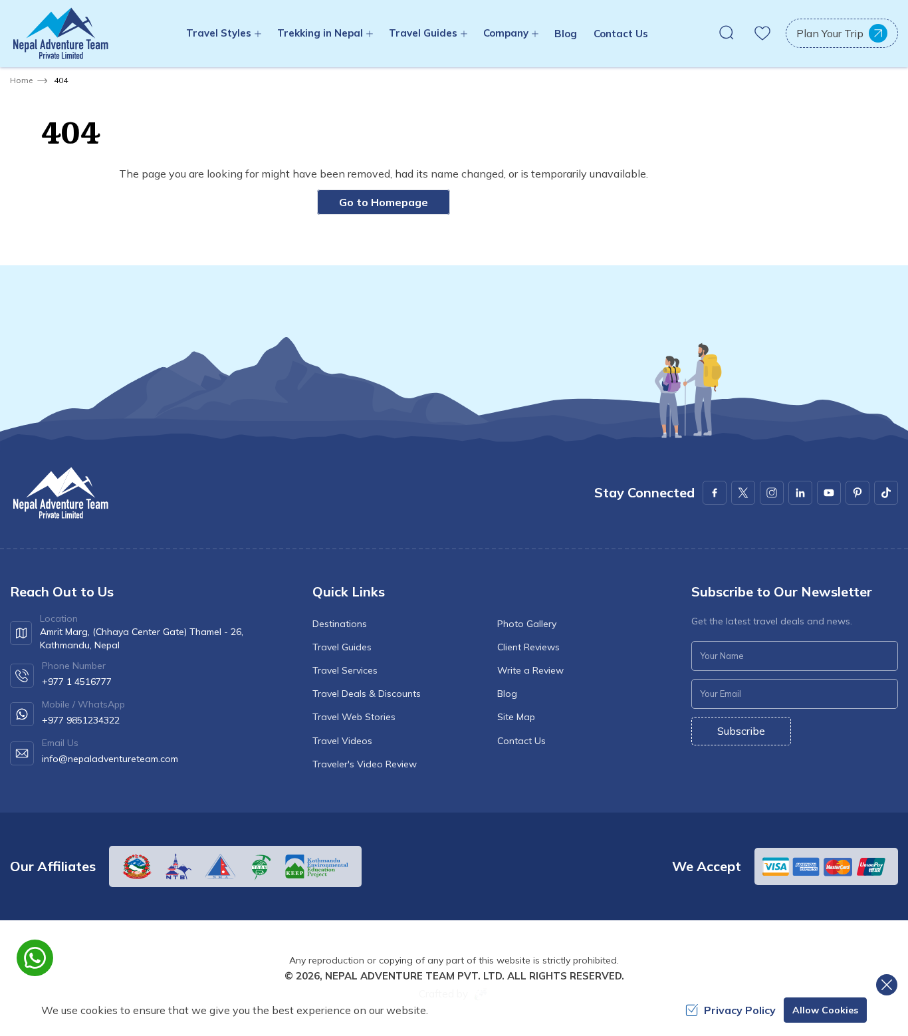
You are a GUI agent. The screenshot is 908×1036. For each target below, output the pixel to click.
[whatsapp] (35, 958)
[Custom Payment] (826, 866)
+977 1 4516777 (77, 682)
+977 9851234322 (81, 720)
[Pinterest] (857, 493)
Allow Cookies (825, 1010)
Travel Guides (342, 647)
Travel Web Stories (354, 717)
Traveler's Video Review (364, 764)
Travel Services (345, 670)
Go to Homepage (383, 202)
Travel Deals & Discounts (366, 694)
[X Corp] (743, 493)
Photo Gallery (526, 624)
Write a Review (530, 670)
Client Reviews (528, 647)
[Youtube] (829, 493)
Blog (565, 33)
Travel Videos (342, 741)
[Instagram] (772, 493)
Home (21, 80)
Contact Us (621, 33)
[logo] (60, 493)
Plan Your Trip (829, 33)
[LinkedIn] (800, 493)
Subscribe (741, 730)
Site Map (516, 717)
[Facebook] (715, 493)
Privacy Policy (740, 1010)
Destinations (339, 624)
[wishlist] (762, 33)
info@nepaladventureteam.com (110, 759)
